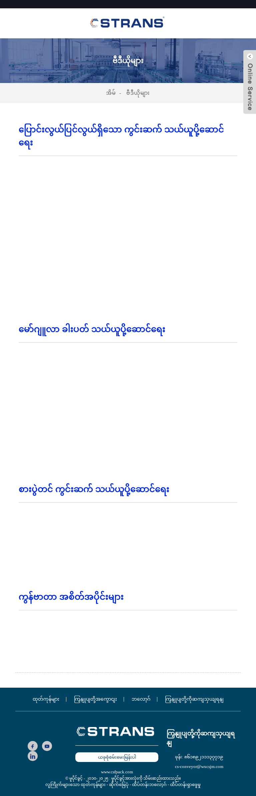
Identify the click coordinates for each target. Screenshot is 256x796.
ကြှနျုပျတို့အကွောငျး (95, 699)
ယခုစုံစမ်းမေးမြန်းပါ (117, 757)
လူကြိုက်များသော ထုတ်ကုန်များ (75, 784)
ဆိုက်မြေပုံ (119, 784)
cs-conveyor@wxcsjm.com (199, 766)
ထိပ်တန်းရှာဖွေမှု (185, 784)
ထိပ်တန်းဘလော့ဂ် (149, 784)
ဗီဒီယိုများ (138, 93)
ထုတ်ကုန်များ (46, 699)
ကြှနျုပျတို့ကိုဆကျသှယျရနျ (194, 699)
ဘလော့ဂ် (141, 699)
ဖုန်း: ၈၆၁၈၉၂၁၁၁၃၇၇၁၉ (199, 756)
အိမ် (111, 93)
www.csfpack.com (117, 771)
